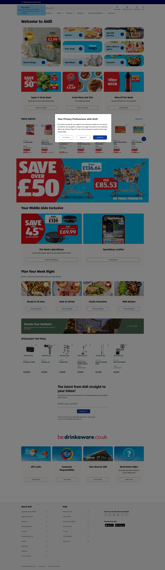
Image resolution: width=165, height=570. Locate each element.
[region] (83, 128)
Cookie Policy (62, 132)
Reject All (83, 137)
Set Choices (66, 137)
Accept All (100, 137)
